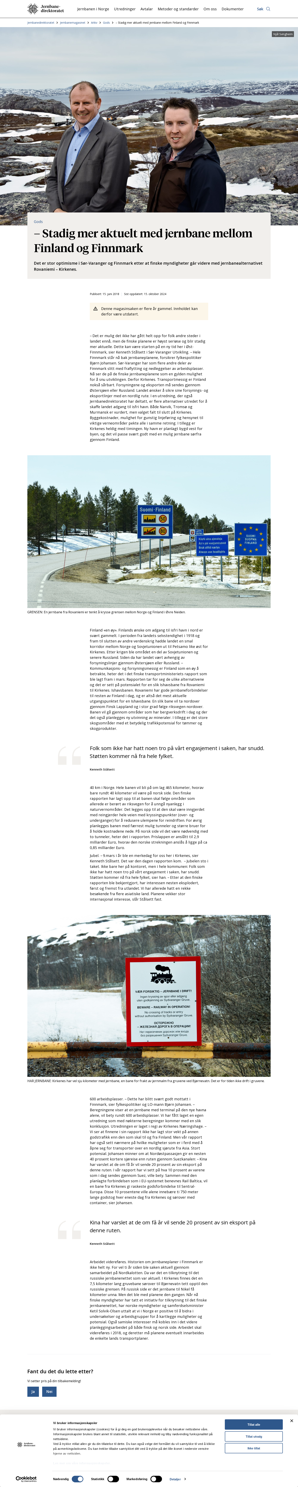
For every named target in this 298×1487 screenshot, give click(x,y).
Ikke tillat (254, 1448)
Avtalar (146, 8)
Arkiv (94, 22)
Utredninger (125, 8)
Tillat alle (254, 1424)
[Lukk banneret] (291, 1420)
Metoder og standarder (178, 8)
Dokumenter (233, 8)
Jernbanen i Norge (93, 8)
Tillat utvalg (254, 1436)
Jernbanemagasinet (72, 22)
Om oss (210, 8)
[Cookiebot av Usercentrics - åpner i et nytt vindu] (26, 1479)
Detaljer (175, 1479)
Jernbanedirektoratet (40, 22)
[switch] (113, 1479)
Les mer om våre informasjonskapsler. (82, 1463)
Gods (106, 22)
